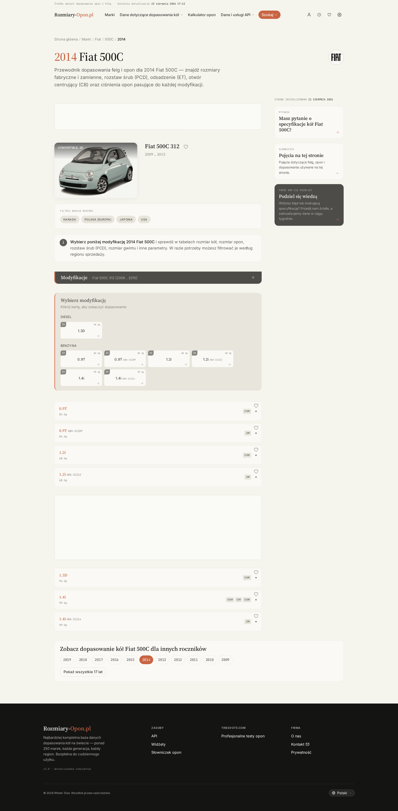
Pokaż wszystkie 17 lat (83, 671)
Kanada (69, 219)
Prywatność (301, 752)
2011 (194, 659)
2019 (67, 659)
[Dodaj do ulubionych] (186, 147)
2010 (210, 659)
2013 (162, 659)
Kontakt (297, 744)
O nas (296, 736)
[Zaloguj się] (309, 15)
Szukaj (267, 14)
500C (109, 39)
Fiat (98, 39)
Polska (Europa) (98, 219)
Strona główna (66, 39)
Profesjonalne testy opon (243, 736)
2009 (225, 659)
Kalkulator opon (202, 14)
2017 (99, 659)
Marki (110, 14)
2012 (178, 659)
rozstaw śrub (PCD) (125, 77)
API (154, 736)
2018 (83, 659)
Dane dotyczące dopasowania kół (149, 14)
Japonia (126, 219)
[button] (158, 278)
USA (144, 219)
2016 (115, 659)
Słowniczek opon (166, 752)
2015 (130, 659)
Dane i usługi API (235, 14)
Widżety (158, 744)
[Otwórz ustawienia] (339, 15)
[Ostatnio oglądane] (319, 15)
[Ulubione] (329, 15)
